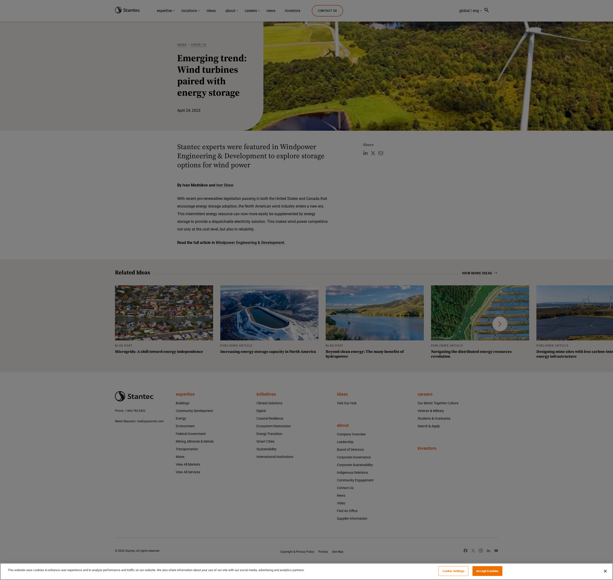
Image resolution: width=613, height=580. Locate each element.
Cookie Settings (454, 571)
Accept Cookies (487, 571)
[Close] (605, 571)
